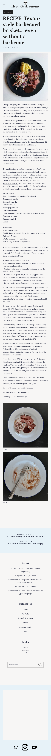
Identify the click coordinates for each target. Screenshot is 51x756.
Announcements (25, 627)
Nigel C (6, 48)
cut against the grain (27, 383)
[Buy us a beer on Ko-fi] (34, 747)
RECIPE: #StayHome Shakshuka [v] (25, 536)
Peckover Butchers (38, 186)
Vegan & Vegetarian (25, 618)
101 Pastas (25, 614)
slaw (18, 388)
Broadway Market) (10, 183)
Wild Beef (15, 180)
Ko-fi (25, 653)
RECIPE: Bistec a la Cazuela (25, 586)
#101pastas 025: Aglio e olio (25, 576)
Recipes (7, 12)
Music (25, 623)
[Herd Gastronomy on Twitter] (16, 747)
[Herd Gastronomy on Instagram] (25, 747)
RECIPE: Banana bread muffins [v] (25, 543)
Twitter (25, 647)
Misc (25, 631)
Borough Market (29, 180)
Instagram (25, 650)
